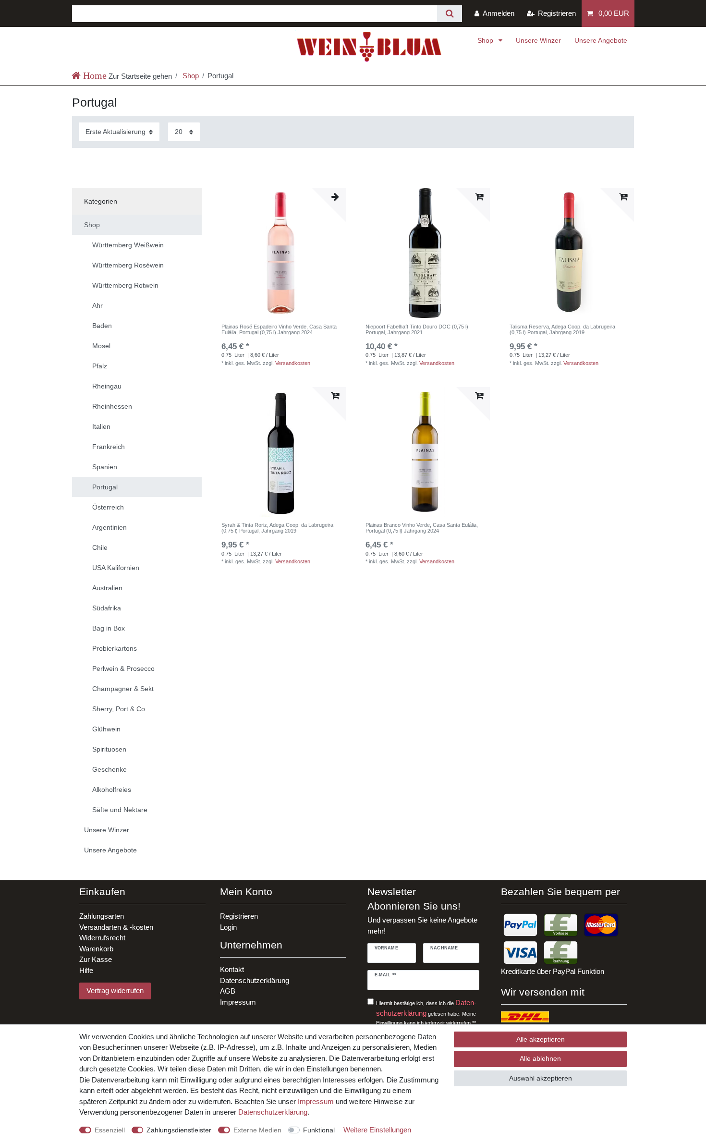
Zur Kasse (95, 959)
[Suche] (449, 13)
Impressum (238, 1002)
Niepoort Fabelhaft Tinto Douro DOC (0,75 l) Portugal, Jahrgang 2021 (416, 329)
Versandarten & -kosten (116, 927)
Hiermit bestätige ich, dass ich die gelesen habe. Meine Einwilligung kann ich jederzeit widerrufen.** (426, 1012)
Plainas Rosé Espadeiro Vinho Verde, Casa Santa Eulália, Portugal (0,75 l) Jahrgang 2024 (279, 329)
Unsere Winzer (538, 40)
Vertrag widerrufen (115, 990)
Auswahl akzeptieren (540, 1078)
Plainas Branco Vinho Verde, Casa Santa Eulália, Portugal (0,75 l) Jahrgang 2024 (421, 528)
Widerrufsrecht (102, 938)
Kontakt (232, 969)
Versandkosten (292, 363)
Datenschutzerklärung (254, 980)
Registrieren (239, 916)
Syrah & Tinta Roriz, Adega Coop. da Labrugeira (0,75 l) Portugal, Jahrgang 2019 (277, 528)
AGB (227, 991)
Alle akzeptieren (540, 1039)
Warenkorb (96, 949)
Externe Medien (257, 1130)
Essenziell (110, 1130)
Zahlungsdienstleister (178, 1130)
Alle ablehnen (540, 1058)
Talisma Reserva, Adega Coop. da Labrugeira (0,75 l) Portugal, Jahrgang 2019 (562, 329)
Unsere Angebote (600, 40)
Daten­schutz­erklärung (272, 1112)
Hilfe (86, 970)
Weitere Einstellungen (377, 1130)
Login (228, 927)
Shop (486, 40)
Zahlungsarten (101, 916)
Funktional (319, 1130)
